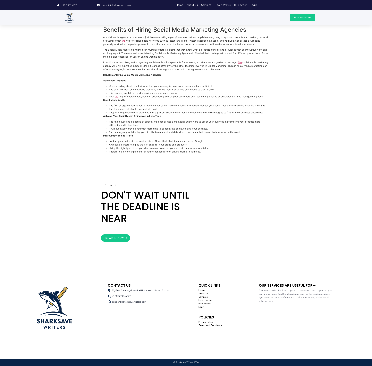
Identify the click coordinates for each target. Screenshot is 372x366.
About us (192, 5)
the (123, 40)
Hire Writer (240, 5)
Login (254, 5)
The (240, 62)
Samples (206, 5)
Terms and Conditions (210, 325)
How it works (222, 5)
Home (179, 5)
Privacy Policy (205, 322)
